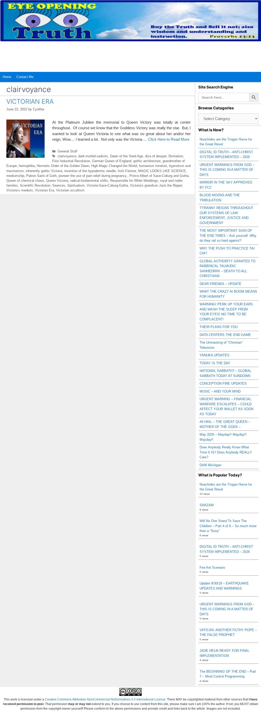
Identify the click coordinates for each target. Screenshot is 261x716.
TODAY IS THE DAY (215, 363)
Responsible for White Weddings (134, 181)
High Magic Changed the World (114, 166)
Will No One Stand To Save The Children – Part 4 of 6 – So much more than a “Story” (228, 526)
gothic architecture (147, 161)
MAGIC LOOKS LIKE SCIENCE (162, 171)
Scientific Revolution (35, 185)
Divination (175, 156)
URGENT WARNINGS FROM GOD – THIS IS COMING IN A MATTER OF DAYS (227, 170)
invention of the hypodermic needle (90, 171)
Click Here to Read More (168, 139)
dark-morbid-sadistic (93, 156)
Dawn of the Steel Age (126, 156)
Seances (58, 185)
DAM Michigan (210, 465)
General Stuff (67, 151)
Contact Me (24, 77)
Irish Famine (127, 171)
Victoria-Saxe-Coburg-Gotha (107, 185)
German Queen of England (111, 161)
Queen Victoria (57, 181)
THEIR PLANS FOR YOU (219, 327)
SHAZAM (207, 505)
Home (7, 77)
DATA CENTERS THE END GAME (225, 335)
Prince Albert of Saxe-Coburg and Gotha (159, 176)
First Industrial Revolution (71, 161)
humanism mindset (153, 166)
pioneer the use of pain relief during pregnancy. (93, 176)
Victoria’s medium (19, 190)
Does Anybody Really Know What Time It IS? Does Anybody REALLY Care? (226, 452)
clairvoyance (67, 156)
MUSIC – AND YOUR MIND (220, 391)
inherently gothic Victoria (44, 171)
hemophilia (27, 166)
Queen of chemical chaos (25, 181)
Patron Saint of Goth (41, 176)
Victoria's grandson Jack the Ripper (156, 185)
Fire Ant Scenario (212, 567)
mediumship (15, 176)
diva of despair (155, 156)
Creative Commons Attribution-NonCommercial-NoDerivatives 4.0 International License (105, 699)
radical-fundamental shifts (89, 181)
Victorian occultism (70, 190)
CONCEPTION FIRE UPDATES (223, 383)
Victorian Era (44, 190)
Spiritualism (76, 185)
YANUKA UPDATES (214, 355)
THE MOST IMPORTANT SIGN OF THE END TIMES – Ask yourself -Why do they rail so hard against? (228, 235)
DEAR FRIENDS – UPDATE (220, 284)
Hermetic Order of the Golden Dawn (63, 166)
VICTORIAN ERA (30, 101)
